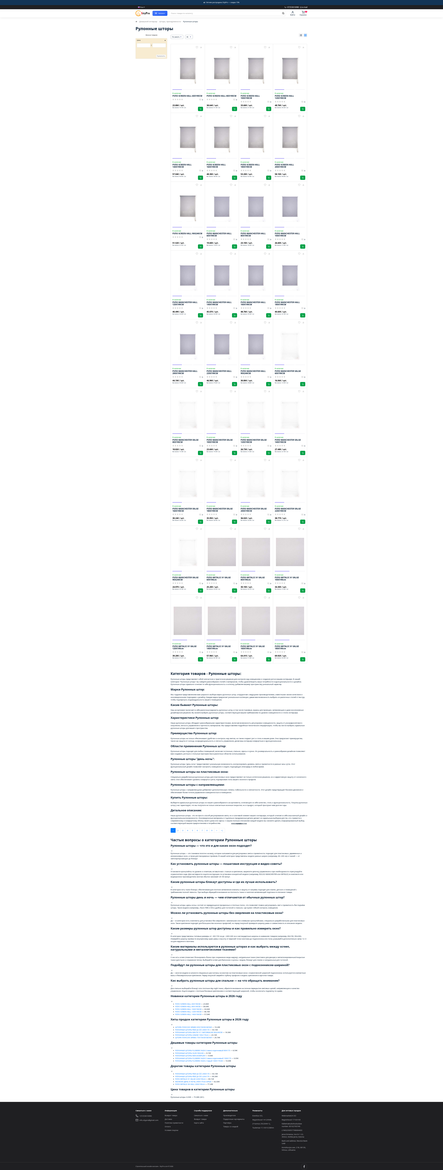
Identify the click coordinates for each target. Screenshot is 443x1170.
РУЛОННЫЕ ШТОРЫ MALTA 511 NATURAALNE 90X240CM (198, 1032)
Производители (229, 1115)
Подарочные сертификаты (233, 1119)
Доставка (168, 1119)
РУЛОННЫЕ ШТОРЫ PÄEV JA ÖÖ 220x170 (192, 1076)
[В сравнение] (201, 47)
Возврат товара (171, 1115)
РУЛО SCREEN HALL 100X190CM (188, 1009)
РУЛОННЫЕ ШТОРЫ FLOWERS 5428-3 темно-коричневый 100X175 (203, 1058)
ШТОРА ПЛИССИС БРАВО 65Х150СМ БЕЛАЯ (193, 1027)
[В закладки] (197, 47)
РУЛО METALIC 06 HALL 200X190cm (190, 1084)
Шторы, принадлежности (170, 21)
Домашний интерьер (148, 21)
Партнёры (227, 1123)
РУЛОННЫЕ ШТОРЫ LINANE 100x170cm (192, 1035)
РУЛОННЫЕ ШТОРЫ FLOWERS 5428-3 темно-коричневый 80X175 (202, 1050)
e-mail (304, 7)
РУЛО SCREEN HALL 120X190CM (188, 1011)
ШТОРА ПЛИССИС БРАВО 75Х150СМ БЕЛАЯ (193, 1037)
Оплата (168, 1126)
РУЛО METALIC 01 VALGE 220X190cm (190, 1079)
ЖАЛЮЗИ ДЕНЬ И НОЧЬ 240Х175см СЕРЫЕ (193, 1081)
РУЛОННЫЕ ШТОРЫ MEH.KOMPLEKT (190, 1055)
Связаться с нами (201, 1115)
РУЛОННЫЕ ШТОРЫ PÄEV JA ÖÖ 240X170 (192, 1030)
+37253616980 (292, 7)
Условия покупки (171, 1130)
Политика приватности (174, 1123)
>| (222, 830)
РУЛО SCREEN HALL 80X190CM (188, 1006)
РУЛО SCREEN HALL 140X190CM (188, 1014)
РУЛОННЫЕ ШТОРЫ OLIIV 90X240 (189, 1053)
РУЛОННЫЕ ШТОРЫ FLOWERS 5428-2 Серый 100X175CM (199, 1061)
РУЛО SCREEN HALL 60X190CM (188, 1004)
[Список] (301, 35)
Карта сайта (199, 1123)
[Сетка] (305, 35)
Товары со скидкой (230, 1126)
